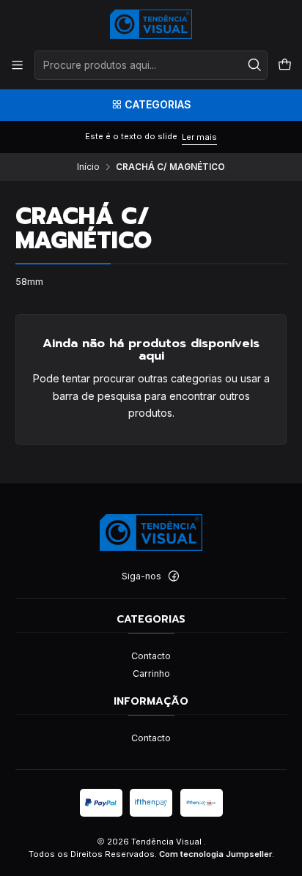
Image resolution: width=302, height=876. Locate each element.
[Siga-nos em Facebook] (173, 576)
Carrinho (151, 673)
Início (88, 167)
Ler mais (199, 137)
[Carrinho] (284, 65)
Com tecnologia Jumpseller (215, 854)
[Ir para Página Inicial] (151, 24)
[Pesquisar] (255, 65)
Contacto (151, 655)
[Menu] (17, 65)
